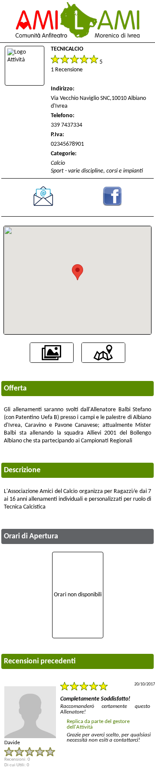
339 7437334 (66, 125)
